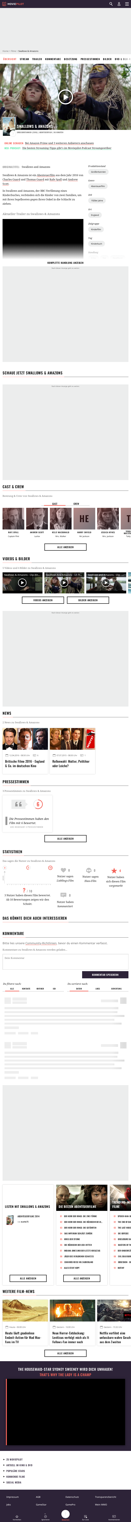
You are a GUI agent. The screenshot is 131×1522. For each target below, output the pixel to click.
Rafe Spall (56, 179)
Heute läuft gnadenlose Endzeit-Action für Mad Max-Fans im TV (23, 1337)
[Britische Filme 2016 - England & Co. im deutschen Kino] (25, 739)
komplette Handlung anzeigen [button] (65, 262)
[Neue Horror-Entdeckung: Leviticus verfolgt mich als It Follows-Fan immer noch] (72, 1310)
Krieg (93, 258)
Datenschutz (72, 1496)
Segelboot (118, 258)
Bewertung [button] (116, 988)
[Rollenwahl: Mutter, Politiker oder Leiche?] (72, 739)
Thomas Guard (35, 179)
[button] (17, 1517)
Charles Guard (11, 179)
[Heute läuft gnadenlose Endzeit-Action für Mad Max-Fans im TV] (25, 1310)
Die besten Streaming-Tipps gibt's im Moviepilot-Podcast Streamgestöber (67, 148)
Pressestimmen (90, 59)
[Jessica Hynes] (108, 518)
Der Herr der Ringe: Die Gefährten (80, 1227)
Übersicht (10, 59)
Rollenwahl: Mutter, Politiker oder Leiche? (71, 763)
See (104, 258)
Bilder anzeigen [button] (88, 600)
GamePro (70, 1504)
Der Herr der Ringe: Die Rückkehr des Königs (84, 1221)
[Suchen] (111, 4)
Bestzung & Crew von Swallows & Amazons (27, 495)
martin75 (24, 1221)
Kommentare (53, 59)
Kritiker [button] (40, 988)
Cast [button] (54, 503)
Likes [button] (98, 988)
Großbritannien (98, 171)
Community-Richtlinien (41, 943)
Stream (24, 59)
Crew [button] (76, 503)
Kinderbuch (96, 243)
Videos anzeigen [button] (43, 600)
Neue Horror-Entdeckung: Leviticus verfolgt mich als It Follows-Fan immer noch (70, 1337)
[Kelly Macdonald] (61, 518)
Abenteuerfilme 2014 (28, 1216)
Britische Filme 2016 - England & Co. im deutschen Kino (24, 763)
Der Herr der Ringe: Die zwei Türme (80, 1216)
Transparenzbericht (105, 1496)
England (95, 215)
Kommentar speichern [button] (105, 974)
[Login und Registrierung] (119, 4)
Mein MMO (101, 1504)
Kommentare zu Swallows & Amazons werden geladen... (35, 949)
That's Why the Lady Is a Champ (65, 1374)
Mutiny (121, 1267)
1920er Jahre (97, 200)
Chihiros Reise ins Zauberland (78, 1262)
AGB (38, 1496)
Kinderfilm (96, 229)
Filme (13, 51)
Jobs (8, 1504)
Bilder (107, 59)
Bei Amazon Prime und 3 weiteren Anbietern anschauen (59, 143)
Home (5, 51)
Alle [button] (12, 988)
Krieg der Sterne (72, 1239)
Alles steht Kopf (72, 1267)
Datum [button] (79, 988)
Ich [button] (54, 988)
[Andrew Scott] (37, 518)
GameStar (41, 1504)
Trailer (37, 59)
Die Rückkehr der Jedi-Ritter (78, 1244)
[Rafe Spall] (13, 518)
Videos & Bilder (16, 558)
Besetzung (70, 59)
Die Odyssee (123, 1233)
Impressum (12, 1496)
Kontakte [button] (26, 988)
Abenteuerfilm (98, 186)
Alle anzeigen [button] (65, 547)
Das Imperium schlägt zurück (78, 1233)
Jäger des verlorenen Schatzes (79, 1256)
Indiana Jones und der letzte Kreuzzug (82, 1250)
